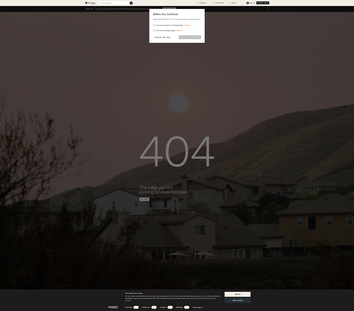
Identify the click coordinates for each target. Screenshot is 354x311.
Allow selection (238, 300)
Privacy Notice (170, 30)
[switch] (154, 307)
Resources (219, 3)
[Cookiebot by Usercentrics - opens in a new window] (113, 307)
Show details (197, 307)
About (233, 3)
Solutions (202, 3)
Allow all (237, 294)
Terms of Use (178, 25)
